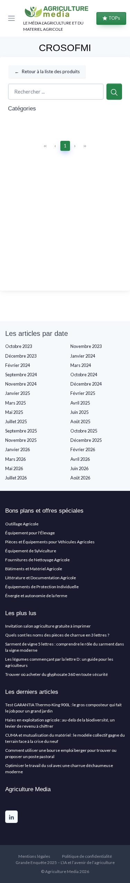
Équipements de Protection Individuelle (42, 586)
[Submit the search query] (114, 92)
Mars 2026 (15, 459)
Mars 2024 (80, 365)
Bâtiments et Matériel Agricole (33, 568)
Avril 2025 (80, 403)
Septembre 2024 (21, 374)
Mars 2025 (15, 403)
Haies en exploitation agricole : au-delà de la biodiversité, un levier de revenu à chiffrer (60, 723)
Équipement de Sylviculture (30, 550)
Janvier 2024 (82, 356)
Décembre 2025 (86, 440)
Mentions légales (34, 856)
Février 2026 (82, 449)
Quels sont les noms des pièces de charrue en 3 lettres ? (57, 635)
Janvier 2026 (17, 449)
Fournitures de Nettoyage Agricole (37, 559)
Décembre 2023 (20, 356)
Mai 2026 (14, 468)
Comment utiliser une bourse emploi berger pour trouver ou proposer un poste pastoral (60, 753)
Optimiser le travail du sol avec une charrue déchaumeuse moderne (59, 768)
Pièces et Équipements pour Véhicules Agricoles (50, 541)
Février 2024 (17, 365)
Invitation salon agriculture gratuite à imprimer (48, 626)
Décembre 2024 (86, 384)
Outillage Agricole (21, 523)
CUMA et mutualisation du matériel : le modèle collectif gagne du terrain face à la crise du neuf (65, 738)
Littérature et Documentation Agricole (40, 577)
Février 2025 (82, 393)
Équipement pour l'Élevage (30, 532)
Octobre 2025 (83, 431)
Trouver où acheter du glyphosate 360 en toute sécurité (56, 674)
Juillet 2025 (16, 421)
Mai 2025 (14, 412)
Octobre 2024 (83, 374)
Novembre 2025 (20, 440)
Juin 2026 (79, 468)
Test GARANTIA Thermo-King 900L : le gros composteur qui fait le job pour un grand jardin (63, 708)
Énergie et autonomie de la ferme (36, 595)
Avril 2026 (80, 459)
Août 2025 (80, 421)
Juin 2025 (79, 412)
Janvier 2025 (17, 393)
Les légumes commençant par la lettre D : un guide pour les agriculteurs (59, 662)
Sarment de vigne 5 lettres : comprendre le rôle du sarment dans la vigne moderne (64, 647)
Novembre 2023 (86, 346)
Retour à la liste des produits (47, 71)
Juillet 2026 (16, 478)
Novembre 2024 (20, 384)
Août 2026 (80, 478)
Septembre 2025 (21, 431)
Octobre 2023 (18, 346)
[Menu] (12, 18)
